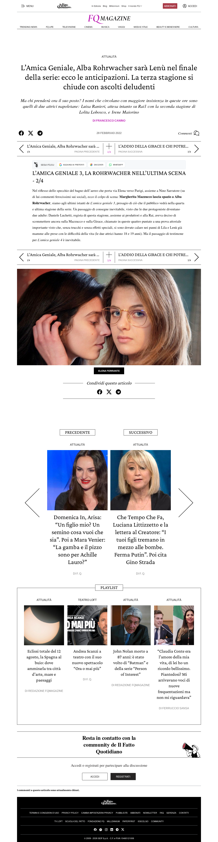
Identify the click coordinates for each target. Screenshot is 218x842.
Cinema (88, 27)
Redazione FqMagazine (45, 690)
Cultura (193, 27)
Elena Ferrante (109, 370)
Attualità (109, 56)
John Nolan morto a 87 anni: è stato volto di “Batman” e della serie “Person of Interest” (130, 663)
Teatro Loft (87, 600)
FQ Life (49, 27)
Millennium (114, 6)
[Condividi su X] (30, 133)
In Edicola (96, 6)
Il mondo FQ (134, 6)
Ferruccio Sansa (175, 708)
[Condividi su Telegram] (40, 133)
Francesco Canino (110, 120)
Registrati (123, 776)
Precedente (77, 432)
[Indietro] (21, 149)
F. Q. (79, 573)
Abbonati (170, 6)
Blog (105, 6)
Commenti (185, 133)
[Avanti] (196, 149)
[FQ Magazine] (109, 18)
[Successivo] (186, 502)
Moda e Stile (141, 27)
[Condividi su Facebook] (21, 133)
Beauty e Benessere (168, 27)
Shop (123, 6)
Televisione (69, 27)
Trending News (28, 27)
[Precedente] (32, 502)
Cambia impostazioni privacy (97, 812)
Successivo (140, 432)
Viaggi (121, 27)
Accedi (94, 776)
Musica (105, 27)
